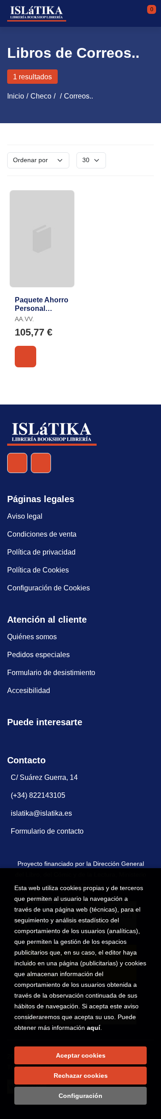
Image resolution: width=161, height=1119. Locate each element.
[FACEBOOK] (17, 463)
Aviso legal (24, 516)
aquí (93, 1027)
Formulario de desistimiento (51, 672)
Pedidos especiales (38, 654)
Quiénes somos (32, 637)
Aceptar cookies (81, 1055)
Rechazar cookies (81, 1075)
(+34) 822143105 (38, 795)
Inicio (15, 96)
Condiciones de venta (41, 534)
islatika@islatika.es (41, 813)
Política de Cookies (38, 570)
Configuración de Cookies (48, 588)
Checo (40, 96)
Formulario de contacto (47, 831)
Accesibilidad (28, 690)
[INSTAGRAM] (41, 463)
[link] (25, 356)
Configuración (80, 1095)
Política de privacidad (41, 552)
